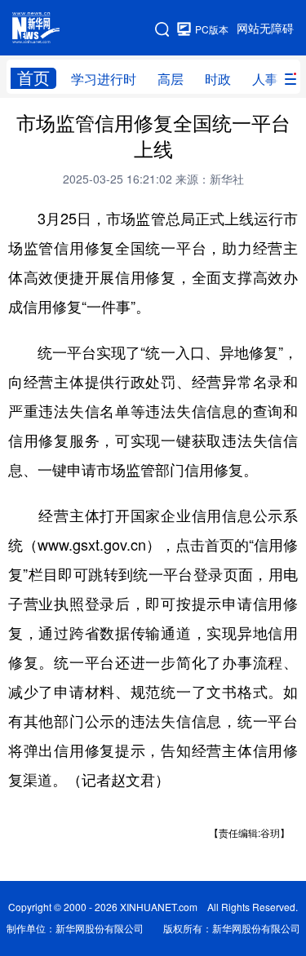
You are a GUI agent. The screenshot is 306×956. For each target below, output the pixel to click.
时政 (218, 79)
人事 (265, 79)
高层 (170, 79)
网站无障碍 (265, 28)
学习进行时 (103, 79)
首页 (33, 77)
